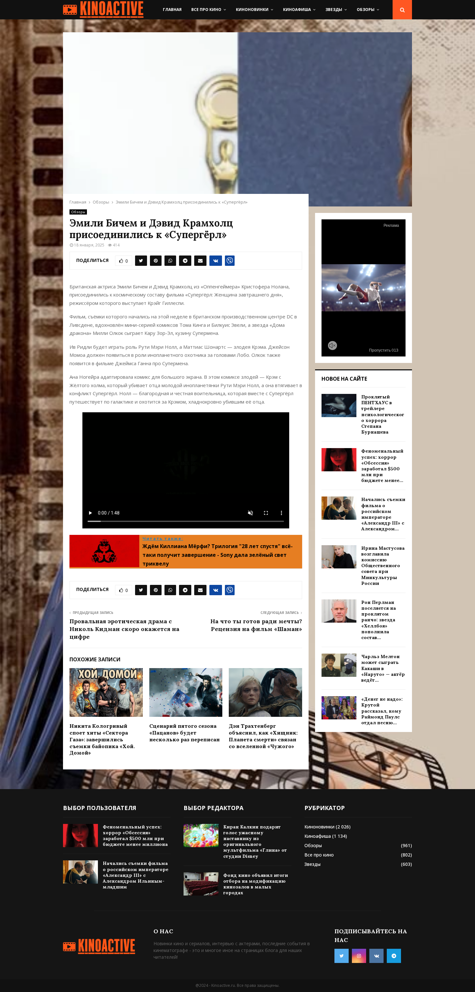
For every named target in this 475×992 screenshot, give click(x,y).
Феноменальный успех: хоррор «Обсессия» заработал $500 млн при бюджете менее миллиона (135, 835)
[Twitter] (341, 956)
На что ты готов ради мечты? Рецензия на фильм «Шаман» (256, 625)
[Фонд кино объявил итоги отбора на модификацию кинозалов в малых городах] (201, 884)
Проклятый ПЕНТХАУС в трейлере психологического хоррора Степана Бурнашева (382, 414)
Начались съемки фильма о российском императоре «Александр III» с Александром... (383, 514)
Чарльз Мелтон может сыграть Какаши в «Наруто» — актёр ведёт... (383, 668)
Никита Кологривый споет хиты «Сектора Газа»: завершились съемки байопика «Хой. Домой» (102, 739)
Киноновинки (252, 9)
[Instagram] (359, 956)
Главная (172, 9)
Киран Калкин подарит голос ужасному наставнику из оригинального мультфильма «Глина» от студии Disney (255, 841)
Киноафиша (297, 9)
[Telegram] (394, 956)
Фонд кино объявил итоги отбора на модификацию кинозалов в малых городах (255, 884)
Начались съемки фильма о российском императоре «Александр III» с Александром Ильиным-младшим (135, 875)
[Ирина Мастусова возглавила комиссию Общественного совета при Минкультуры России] (339, 556)
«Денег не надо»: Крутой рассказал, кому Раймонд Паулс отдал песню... (382, 711)
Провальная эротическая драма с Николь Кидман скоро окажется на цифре (124, 628)
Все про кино (206, 9)
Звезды (333, 9)
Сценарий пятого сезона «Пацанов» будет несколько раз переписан (184, 733)
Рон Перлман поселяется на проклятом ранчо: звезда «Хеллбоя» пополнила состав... (378, 619)
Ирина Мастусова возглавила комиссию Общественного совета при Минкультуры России (383, 565)
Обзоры (366, 9)
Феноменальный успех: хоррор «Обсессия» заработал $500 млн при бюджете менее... (382, 465)
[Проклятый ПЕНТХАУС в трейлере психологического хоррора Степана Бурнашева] (339, 405)
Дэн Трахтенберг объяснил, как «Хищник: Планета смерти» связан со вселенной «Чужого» (263, 736)
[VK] (376, 956)
